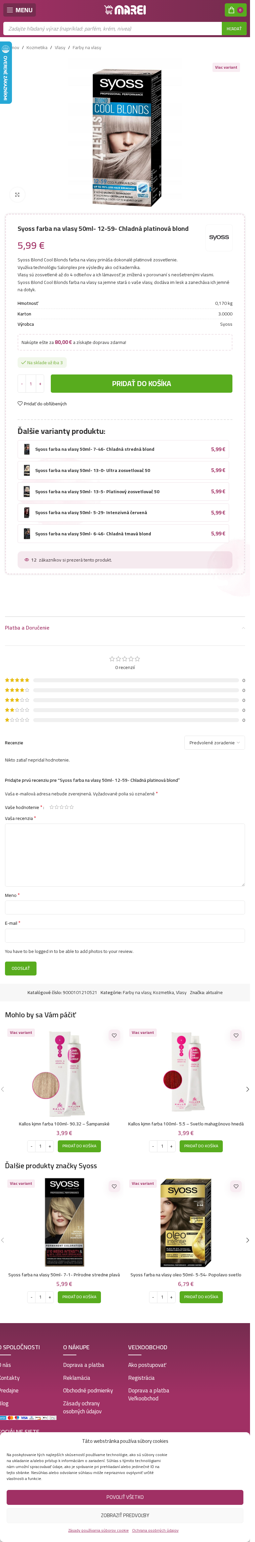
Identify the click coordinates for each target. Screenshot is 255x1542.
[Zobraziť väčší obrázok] (17, 194)
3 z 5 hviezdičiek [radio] (61, 807)
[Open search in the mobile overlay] (125, 28)
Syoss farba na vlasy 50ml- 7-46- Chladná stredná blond (94, 449)
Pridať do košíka (141, 383)
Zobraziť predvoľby (125, 1515)
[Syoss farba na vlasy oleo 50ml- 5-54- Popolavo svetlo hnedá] (186, 1222)
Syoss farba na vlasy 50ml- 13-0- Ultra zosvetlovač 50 (92, 470)
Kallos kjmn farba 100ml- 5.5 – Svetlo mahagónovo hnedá (186, 1123)
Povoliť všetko (125, 1497)
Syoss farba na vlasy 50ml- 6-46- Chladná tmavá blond (93, 533)
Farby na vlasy (87, 47)
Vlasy (60, 47)
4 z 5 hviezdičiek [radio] (66, 807)
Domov (12, 47)
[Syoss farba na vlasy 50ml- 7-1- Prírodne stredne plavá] (64, 1222)
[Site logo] (125, 9)
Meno (12, 895)
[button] (79, 1146)
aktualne (214, 992)
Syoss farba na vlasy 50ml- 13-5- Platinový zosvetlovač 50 (97, 491)
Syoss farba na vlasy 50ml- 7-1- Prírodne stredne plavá (64, 1274)
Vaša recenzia (20, 818)
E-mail (13, 923)
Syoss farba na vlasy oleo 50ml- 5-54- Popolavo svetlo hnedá (185, 1278)
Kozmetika (37, 47)
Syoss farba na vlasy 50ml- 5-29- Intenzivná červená (91, 512)
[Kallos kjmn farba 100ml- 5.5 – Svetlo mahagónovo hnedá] (186, 1071)
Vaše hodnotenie (23, 807)
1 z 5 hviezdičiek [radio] (51, 807)
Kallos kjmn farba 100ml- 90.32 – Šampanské (64, 1123)
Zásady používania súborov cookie (98, 1530)
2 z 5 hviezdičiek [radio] (56, 807)
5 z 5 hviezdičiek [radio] (71, 807)
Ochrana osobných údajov (155, 1530)
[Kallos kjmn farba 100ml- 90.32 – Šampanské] (64, 1071)
